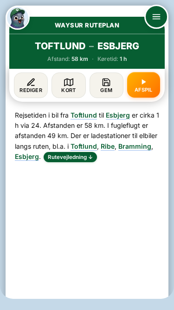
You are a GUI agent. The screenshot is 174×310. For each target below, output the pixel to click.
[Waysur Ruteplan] (18, 18)
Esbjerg (118, 115)
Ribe (108, 146)
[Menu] (156, 17)
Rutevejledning (70, 157)
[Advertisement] (87, 234)
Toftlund (84, 115)
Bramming (134, 146)
